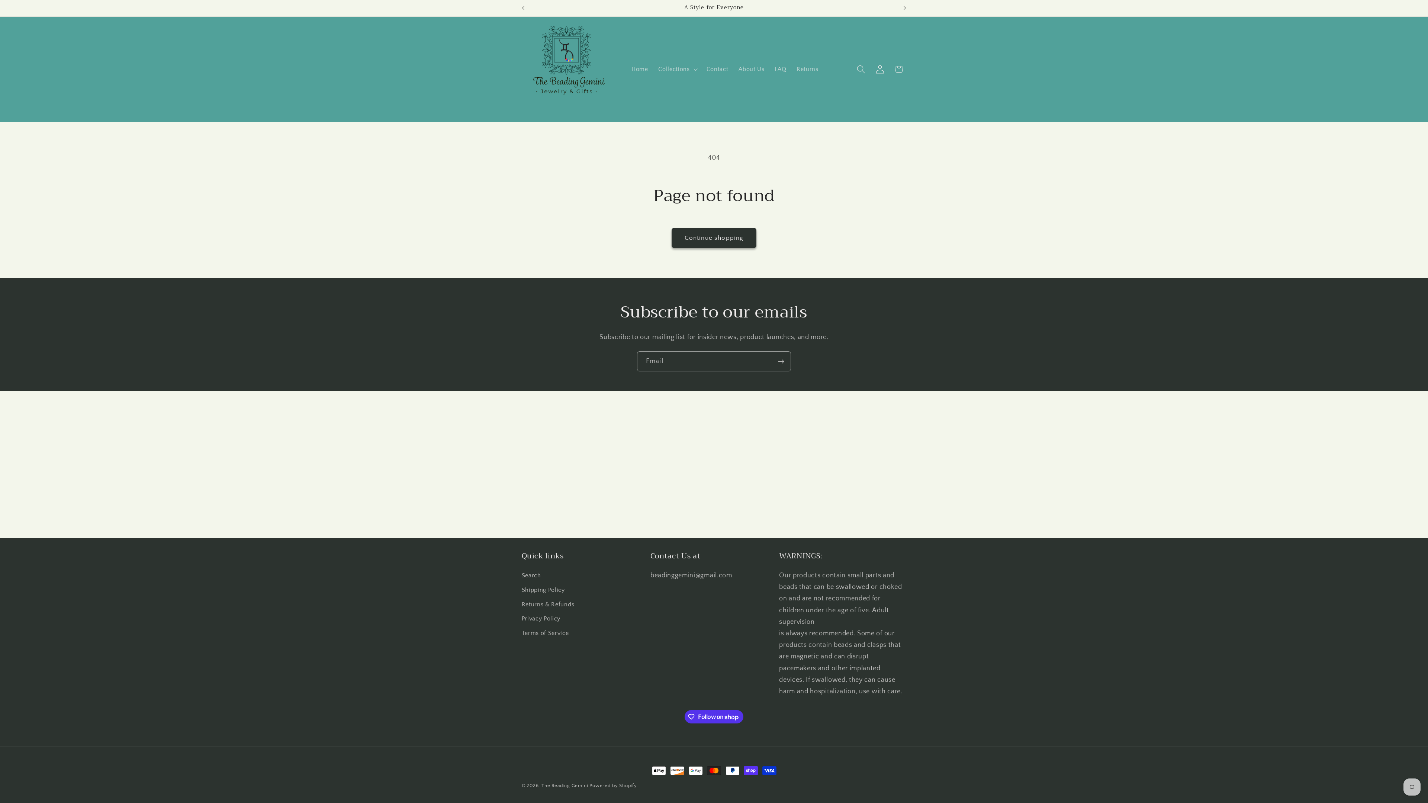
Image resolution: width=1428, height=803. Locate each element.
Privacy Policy (541, 618)
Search (531, 575)
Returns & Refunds (548, 604)
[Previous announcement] (523, 8)
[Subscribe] (781, 361)
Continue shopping (714, 237)
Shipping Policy (543, 590)
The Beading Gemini (564, 785)
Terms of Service (545, 633)
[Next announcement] (905, 8)
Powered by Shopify (613, 785)
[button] (677, 69)
